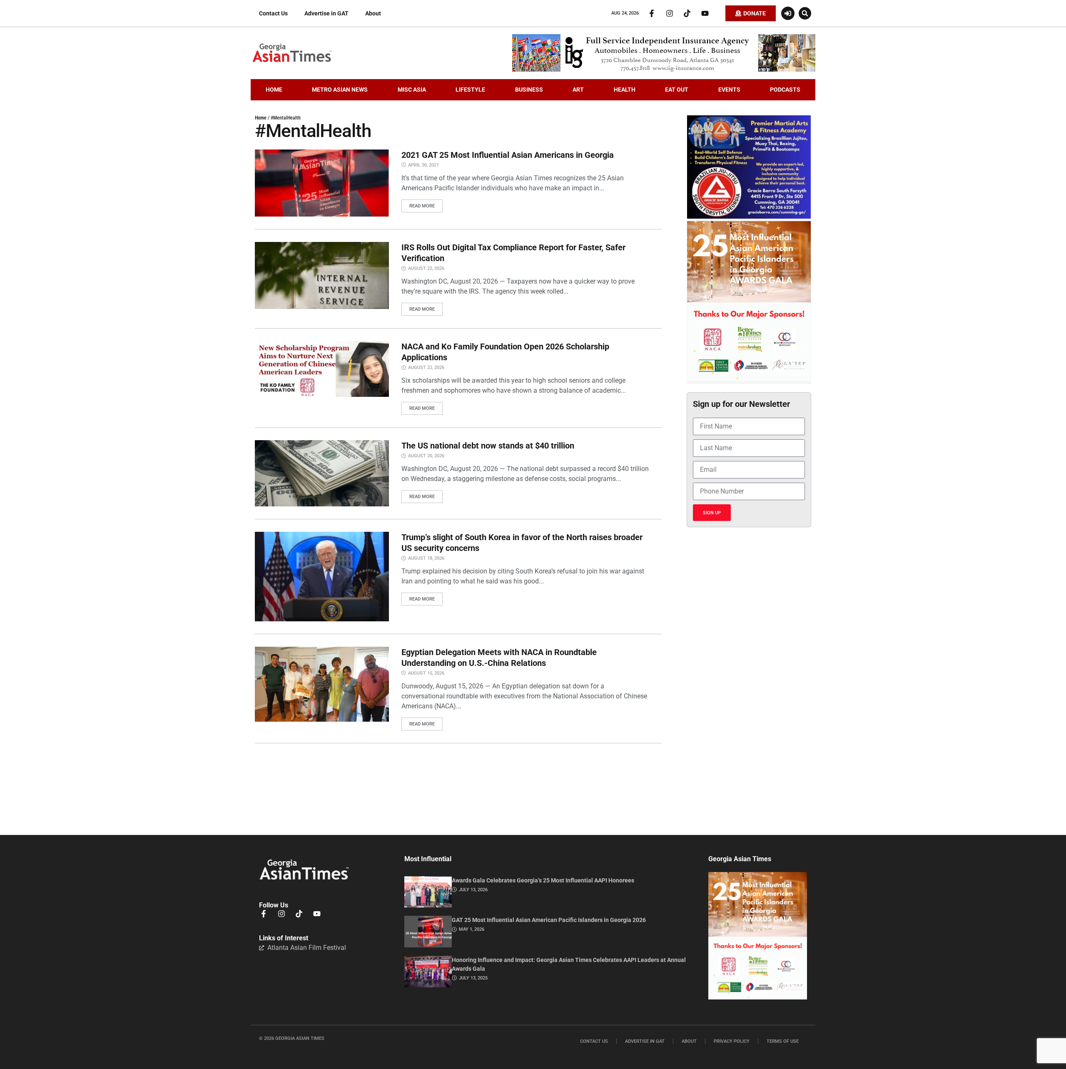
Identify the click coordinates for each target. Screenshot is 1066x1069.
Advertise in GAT (326, 13)
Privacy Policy (732, 1041)
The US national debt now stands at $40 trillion (487, 446)
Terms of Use (783, 1041)
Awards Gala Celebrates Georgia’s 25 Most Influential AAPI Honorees (543, 880)
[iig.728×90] (663, 69)
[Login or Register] (788, 13)
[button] (805, 13)
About (373, 13)
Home (260, 118)
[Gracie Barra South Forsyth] (749, 216)
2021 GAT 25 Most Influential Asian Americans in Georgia (507, 155)
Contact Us (273, 13)
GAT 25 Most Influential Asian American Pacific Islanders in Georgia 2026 (549, 920)
